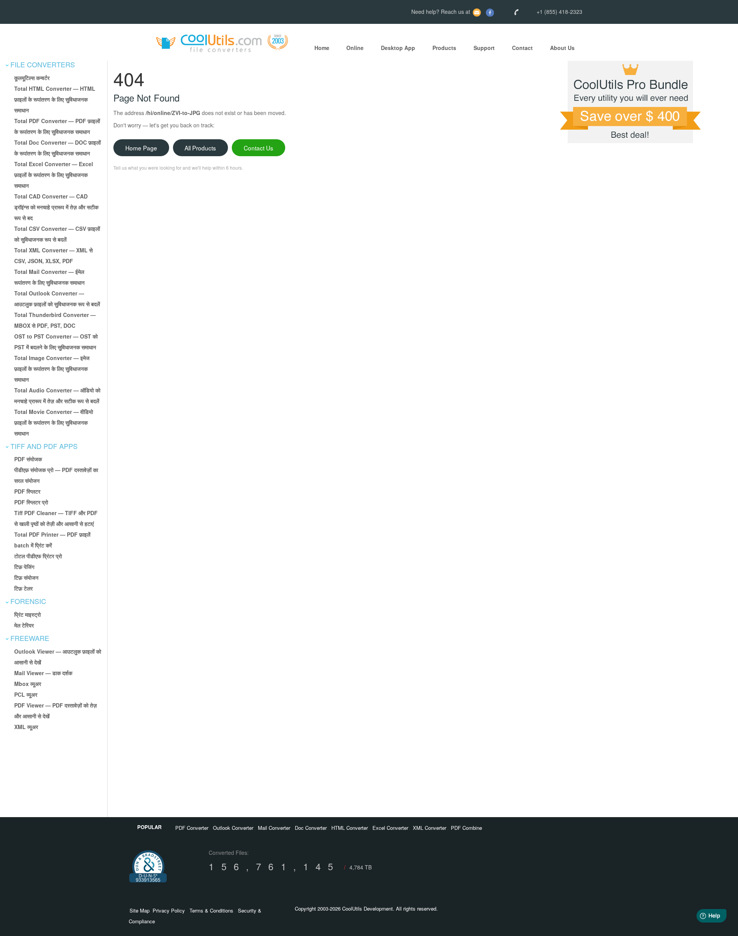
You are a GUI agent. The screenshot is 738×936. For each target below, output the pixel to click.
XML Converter (429, 827)
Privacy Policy (169, 910)
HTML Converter (349, 827)
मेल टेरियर (24, 625)
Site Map (140, 910)
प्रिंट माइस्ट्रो (27, 614)
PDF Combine (466, 827)
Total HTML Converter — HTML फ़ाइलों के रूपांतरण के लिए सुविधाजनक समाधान (54, 99)
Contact (522, 48)
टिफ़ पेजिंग (24, 567)
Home (321, 48)
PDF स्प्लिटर (27, 491)
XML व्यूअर (26, 727)
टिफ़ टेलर (23, 588)
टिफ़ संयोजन (26, 577)
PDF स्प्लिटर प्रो (31, 502)
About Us (562, 48)
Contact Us (258, 147)
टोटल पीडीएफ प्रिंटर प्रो (38, 556)
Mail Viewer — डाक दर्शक (43, 673)
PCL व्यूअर (25, 694)
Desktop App (398, 48)
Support (484, 48)
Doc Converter (311, 827)
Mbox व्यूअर (27, 683)
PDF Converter (191, 827)
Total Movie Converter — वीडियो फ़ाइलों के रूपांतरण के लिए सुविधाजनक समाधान (53, 422)
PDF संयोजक (28, 459)
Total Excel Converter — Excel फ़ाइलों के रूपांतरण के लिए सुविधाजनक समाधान (53, 174)
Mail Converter (274, 827)
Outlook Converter (233, 827)
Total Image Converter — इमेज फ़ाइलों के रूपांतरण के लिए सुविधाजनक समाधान (52, 368)
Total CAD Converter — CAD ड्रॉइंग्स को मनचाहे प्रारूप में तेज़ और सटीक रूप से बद (56, 207)
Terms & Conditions (211, 910)
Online (355, 48)
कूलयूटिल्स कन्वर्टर (32, 78)
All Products (200, 147)
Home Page (141, 147)
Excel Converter (390, 827)
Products (444, 48)
